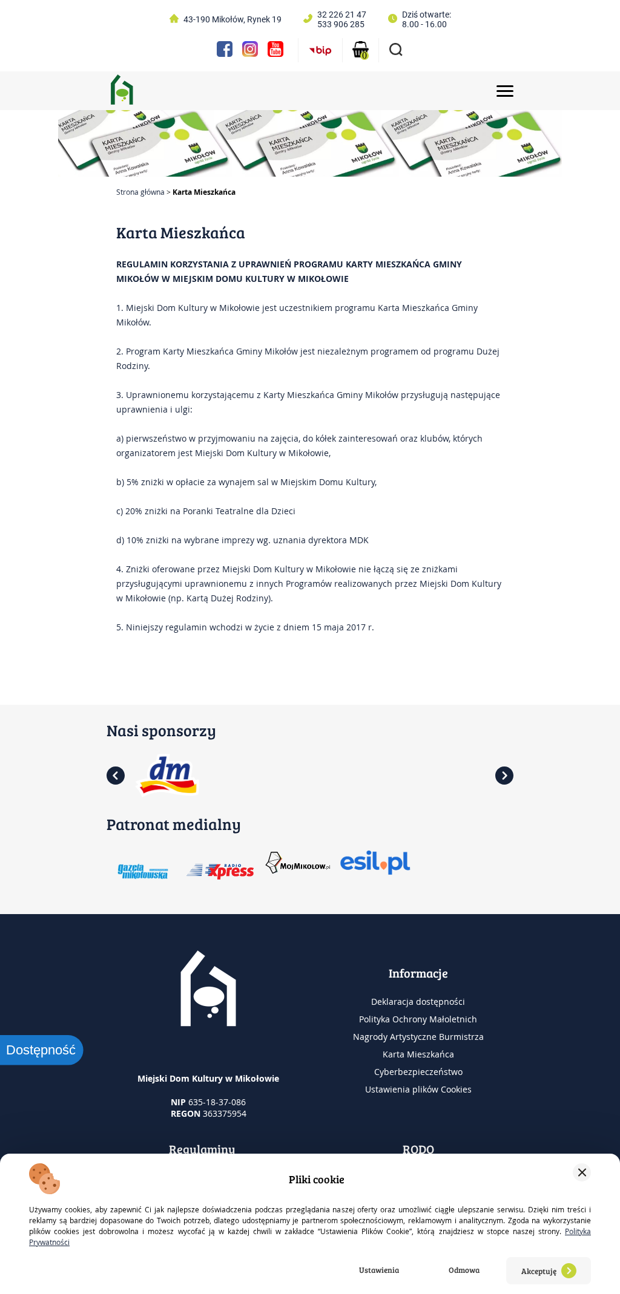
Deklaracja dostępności (418, 1001)
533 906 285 (340, 24)
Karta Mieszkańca (418, 1054)
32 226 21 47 (341, 14)
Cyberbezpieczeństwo (418, 1071)
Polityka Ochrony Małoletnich (418, 1019)
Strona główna (140, 192)
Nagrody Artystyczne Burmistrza (418, 1036)
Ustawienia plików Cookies (418, 1089)
